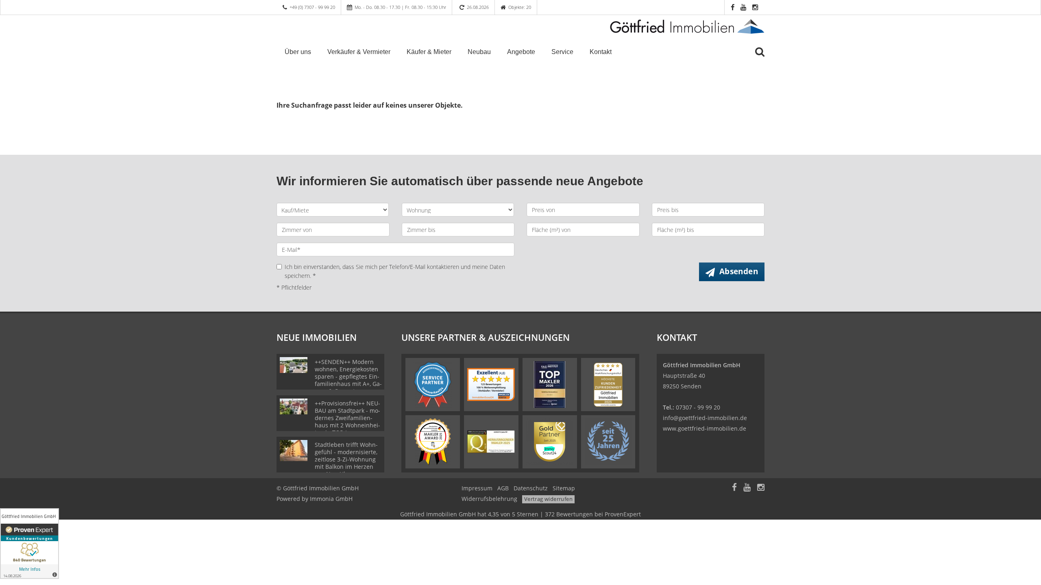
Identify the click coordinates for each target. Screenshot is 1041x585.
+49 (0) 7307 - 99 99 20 (312, 7)
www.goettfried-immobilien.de (704, 428)
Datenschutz (531, 488)
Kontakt (601, 51)
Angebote (521, 51)
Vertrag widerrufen (548, 499)
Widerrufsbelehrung (489, 499)
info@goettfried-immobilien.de (705, 418)
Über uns (298, 51)
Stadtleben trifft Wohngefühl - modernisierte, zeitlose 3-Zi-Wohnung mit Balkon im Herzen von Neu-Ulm (346, 459)
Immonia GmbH (331, 499)
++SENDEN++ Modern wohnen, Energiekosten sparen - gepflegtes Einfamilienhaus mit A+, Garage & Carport (348, 376)
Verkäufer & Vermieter (358, 51)
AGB (503, 488)
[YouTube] (747, 488)
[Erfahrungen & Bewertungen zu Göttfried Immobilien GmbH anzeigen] (29, 543)
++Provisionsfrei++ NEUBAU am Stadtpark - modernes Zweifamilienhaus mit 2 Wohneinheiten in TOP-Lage (347, 417)
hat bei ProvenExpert (520, 514)
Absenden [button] (738, 271)
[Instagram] (760, 488)
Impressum (477, 488)
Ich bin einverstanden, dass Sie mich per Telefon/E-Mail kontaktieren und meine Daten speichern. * (395, 271)
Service (562, 51)
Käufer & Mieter (429, 51)
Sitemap (564, 488)
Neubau (479, 51)
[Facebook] (734, 488)
